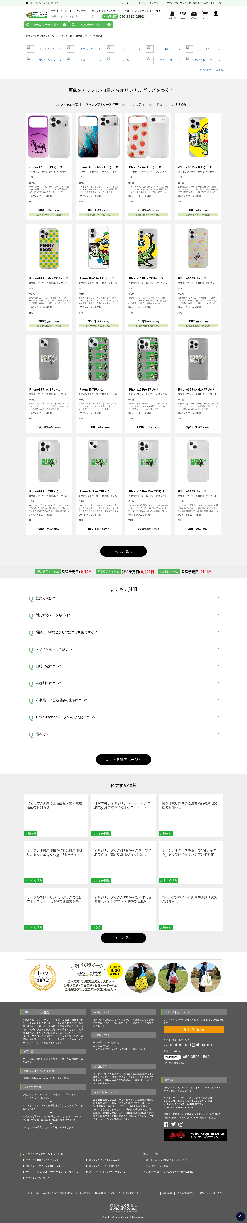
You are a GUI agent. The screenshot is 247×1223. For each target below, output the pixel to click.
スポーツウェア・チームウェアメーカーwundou (169, 1172)
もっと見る (123, 938)
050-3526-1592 (131, 16)
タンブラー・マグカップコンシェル (43, 1166)
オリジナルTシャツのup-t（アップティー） (167, 1160)
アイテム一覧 (65, 36)
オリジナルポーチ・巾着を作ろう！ (106, 1166)
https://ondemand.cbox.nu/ (179, 1107)
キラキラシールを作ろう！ (39, 1178)
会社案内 (167, 1193)
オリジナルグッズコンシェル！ (104, 1160)
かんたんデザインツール (35, 1094)
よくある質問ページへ (123, 760)
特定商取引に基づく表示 (212, 1193)
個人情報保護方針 (186, 1193)
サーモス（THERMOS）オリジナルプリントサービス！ (53, 1172)
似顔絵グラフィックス (157, 1166)
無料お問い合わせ (194, 1029)
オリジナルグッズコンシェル (40, 36)
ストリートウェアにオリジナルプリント (108, 1172)
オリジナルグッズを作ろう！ (44, 3)
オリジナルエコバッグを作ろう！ (42, 1160)
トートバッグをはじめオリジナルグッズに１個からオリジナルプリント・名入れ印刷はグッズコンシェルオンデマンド (80, 1193)
